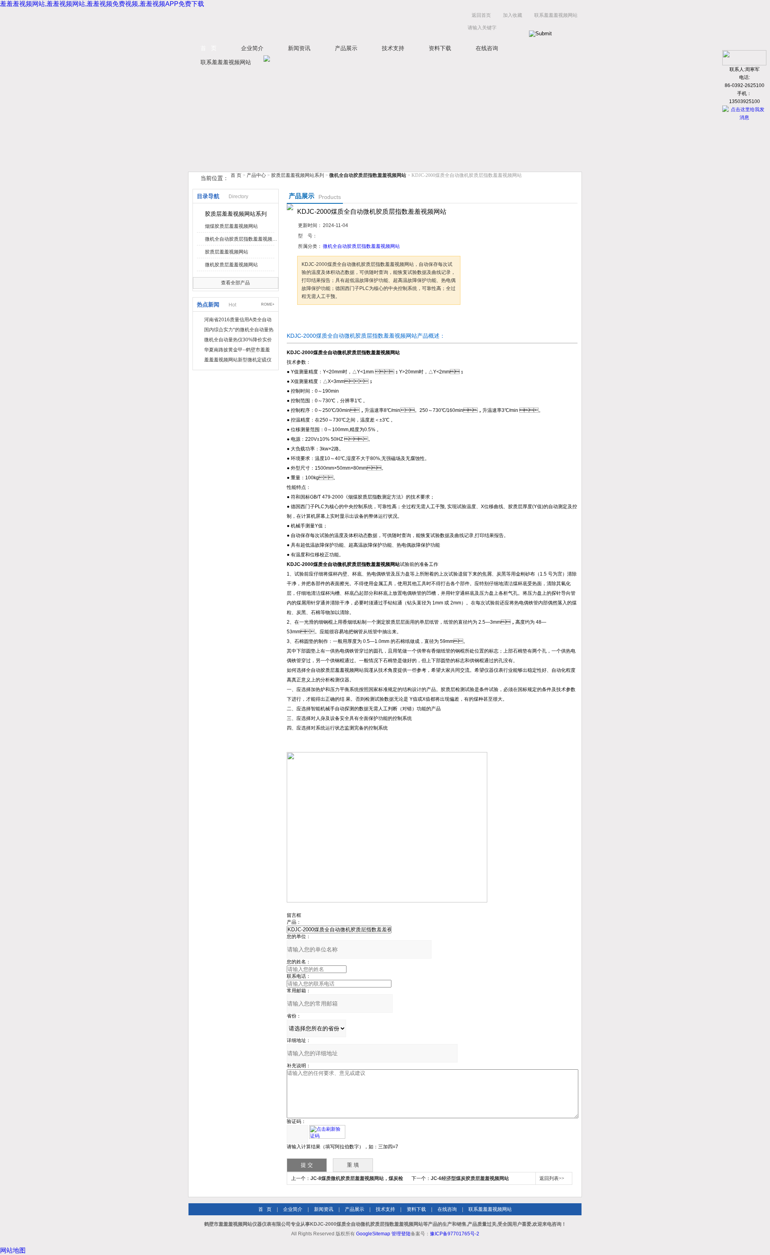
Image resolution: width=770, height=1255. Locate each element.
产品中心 (257, 175)
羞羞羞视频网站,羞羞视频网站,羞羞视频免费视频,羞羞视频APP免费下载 (102, 3)
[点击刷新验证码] (327, 1132)
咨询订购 (322, 319)
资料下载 (440, 48)
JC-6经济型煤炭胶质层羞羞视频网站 (470, 1178)
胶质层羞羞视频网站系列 (297, 175)
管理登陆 (401, 1234)
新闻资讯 (299, 48)
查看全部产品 (235, 283)
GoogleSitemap (373, 1234)
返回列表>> (551, 1178)
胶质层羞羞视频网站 (226, 252)
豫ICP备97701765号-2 (454, 1234)
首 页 (209, 48)
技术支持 (393, 48)
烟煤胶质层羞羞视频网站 (231, 226)
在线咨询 (487, 48)
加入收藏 (512, 15)
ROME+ (267, 304)
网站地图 (13, 1250)
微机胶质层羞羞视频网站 (231, 265)
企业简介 (252, 48)
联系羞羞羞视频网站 (556, 15)
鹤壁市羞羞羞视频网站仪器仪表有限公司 (268, 23)
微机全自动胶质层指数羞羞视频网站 (241, 239)
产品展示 (346, 48)
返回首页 (481, 15)
